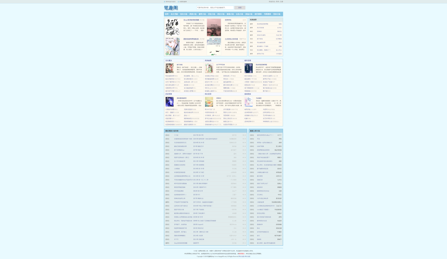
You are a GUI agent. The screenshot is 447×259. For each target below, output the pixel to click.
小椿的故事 (260, 202)
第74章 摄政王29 (198, 146)
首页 (167, 14)
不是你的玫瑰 (227, 91)
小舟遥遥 (279, 54)
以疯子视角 (260, 146)
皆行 (258, 235)
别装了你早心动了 (262, 183)
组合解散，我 (188, 76)
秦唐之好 (226, 121)
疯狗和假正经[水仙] (263, 191)
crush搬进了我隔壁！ (263, 209)
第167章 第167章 (198, 135)
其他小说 (248, 14)
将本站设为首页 (171, 1)
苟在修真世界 (261, 42)
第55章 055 (196, 195)
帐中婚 (265, 91)
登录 (277, 1)
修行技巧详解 (169, 91)
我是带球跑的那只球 (180, 228)
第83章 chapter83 (198, 224)
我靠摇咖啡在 (188, 121)
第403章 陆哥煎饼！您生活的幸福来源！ (205, 139)
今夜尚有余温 (209, 112)
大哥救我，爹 (209, 115)
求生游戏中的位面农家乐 (264, 161)
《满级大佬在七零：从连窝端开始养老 (269, 154)
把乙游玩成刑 (169, 85)
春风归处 (247, 109)
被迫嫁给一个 (249, 79)
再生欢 (225, 79)
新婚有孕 (260, 224)
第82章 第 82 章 (198, 191)
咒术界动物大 (267, 115)
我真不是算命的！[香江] (181, 157)
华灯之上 (208, 88)
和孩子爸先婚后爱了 (263, 157)
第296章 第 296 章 (198, 157)
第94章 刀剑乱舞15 (199, 213)
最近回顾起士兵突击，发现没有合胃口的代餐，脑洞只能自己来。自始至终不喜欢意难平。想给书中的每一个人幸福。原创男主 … (235, 47)
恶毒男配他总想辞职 (263, 150)
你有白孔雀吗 (261, 35)
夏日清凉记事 (227, 85)
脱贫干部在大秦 (179, 209)
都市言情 (247, 60)
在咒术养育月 (267, 118)
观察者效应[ (188, 118)
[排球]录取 (266, 112)
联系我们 (241, 253)
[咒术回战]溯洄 (178, 191)
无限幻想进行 (188, 109)
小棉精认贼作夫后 (262, 172)
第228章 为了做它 (198, 172)
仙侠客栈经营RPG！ (180, 195)
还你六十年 (208, 82)
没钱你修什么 (209, 124)
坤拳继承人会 (267, 121)
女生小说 (239, 14)
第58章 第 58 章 (198, 217)
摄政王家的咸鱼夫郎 (180, 146)
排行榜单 (258, 14)
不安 (258, 139)
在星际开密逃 (227, 124)
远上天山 (279, 50)
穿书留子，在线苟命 (180, 224)
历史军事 (168, 94)
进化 (185, 115)
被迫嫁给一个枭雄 (262, 46)
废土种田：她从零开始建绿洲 (266, 243)
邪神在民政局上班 (179, 198)
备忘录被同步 (169, 79)
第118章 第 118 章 (198, 176)
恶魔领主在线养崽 (179, 165)
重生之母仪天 (227, 118)
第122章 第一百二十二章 (200, 180)
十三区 (176, 135)
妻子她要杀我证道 (262, 168)
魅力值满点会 (267, 88)
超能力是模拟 (188, 124)
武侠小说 (193, 14)
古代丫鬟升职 (169, 82)
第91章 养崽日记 (198, 228)
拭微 (280, 46)
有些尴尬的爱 (209, 79)
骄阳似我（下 (227, 76)
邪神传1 (259, 31)
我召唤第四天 (169, 121)
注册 (281, 1)
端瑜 (280, 24)
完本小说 (276, 14)
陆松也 (279, 31)
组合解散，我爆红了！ (264, 50)
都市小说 (202, 14)
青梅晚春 (247, 91)
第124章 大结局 (198, 235)
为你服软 (259, 98)
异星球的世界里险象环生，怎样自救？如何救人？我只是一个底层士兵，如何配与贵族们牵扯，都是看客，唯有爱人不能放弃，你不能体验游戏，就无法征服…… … (235, 28)
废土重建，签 (169, 115)
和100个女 (208, 109)
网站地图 (241, 256)
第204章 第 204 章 (198, 142)
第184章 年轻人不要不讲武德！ (203, 206)
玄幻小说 (183, 14)
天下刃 (176, 239)
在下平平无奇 (220, 64)
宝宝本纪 (260, 195)
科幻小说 (220, 14)
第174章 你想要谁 (198, 165)
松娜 (245, 118)
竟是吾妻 (168, 118)
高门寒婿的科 (249, 88)
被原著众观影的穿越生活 (182, 213)
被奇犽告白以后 (262, 221)
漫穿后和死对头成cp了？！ (265, 135)
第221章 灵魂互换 (198, 239)
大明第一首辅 (249, 82)
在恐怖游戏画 (169, 124)
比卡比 (279, 27)
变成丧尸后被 (267, 82)
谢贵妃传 (247, 85)
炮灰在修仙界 (188, 112)
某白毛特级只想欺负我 (264, 217)
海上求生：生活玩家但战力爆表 (267, 165)
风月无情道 (260, 27)
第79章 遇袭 (197, 150)
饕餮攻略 (226, 88)
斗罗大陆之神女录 (262, 198)
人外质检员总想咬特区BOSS (266, 206)
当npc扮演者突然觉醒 (191, 20)
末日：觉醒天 (169, 112)
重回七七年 (227, 112)
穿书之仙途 (208, 118)
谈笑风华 (260, 187)
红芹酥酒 (279, 39)
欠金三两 (279, 35)
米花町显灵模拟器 (179, 172)
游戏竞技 (247, 94)
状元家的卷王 (188, 79)
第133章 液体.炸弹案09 (200, 183)
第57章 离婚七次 (198, 198)
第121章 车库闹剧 (198, 161)
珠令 (258, 228)
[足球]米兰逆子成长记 (181, 206)
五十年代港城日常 (179, 161)
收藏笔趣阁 (183, 1)
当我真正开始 (209, 76)
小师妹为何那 (169, 109)
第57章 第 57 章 (198, 154)
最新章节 (196, 243)
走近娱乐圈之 (209, 85)
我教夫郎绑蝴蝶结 (179, 235)
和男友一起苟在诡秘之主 (264, 142)
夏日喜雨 (260, 176)
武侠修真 (208, 60)
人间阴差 (177, 168)
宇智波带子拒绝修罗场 (181, 202)
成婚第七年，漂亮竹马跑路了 (183, 154)
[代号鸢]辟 (226, 109)
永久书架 (174, 14)
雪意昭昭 (226, 115)
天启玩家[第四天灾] (180, 142)
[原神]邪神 (247, 121)
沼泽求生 (228, 20)
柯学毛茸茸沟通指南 (180, 183)
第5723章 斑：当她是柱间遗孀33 (203, 202)
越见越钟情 (227, 82)
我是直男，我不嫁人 (180, 232)
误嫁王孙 (260, 180)
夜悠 (280, 42)
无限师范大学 (169, 88)
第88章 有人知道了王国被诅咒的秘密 (204, 221)
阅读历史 (272, 1)
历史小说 (211, 14)
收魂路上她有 (209, 91)
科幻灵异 (208, 94)
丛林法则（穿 (188, 82)
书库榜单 (267, 14)
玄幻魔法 (168, 60)
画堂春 (186, 85)
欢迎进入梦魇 (188, 91)
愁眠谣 (259, 239)
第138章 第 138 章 (198, 168)
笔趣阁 (171, 7)
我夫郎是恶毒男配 (262, 24)
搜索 (240, 7)
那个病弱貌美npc (179, 150)
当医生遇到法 (209, 121)
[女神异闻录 (248, 112)
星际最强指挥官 (182, 98)
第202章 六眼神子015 (199, 187)
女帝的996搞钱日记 (263, 232)
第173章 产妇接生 (198, 209)
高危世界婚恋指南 (179, 187)
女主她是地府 (188, 88)
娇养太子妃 (260, 54)
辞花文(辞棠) (261, 213)
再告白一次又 (267, 85)
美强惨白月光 (249, 115)
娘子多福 (260, 39)
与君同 (265, 109)
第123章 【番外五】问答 (200, 232)
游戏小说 (230, 14)
